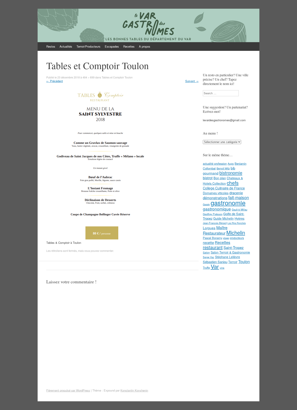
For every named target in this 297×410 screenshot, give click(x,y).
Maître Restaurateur (215, 230)
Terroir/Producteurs (88, 46)
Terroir (232, 262)
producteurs (237, 238)
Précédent (54, 81)
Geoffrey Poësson (212, 214)
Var (215, 266)
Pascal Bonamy (212, 238)
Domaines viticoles (216, 193)
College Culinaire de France (224, 188)
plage (226, 238)
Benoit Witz (223, 168)
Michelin (235, 232)
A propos (144, 46)
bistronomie (230, 172)
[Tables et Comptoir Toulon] (99, 238)
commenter (106, 250)
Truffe (206, 268)
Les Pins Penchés (236, 223)
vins (222, 267)
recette (208, 242)
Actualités (66, 46)
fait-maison (238, 197)
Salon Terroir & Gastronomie (230, 252)
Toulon (244, 261)
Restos (50, 46)
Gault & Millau (239, 209)
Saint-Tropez (234, 247)
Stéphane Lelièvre (227, 257)
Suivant (192, 81)
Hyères (239, 218)
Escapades (112, 46)
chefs (233, 182)
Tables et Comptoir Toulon (117, 77)
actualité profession (215, 163)
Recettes (129, 46)
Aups (231, 163)
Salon (206, 252)
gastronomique (217, 209)
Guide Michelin (223, 218)
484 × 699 (89, 77)
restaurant (213, 247)
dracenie (236, 192)
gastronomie (228, 202)
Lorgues (209, 227)
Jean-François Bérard (215, 223)
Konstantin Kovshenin (134, 390)
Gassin (206, 204)
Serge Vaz (208, 257)
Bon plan (220, 178)
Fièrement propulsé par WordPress (68, 390)
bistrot (208, 177)
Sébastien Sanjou (215, 261)
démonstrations (215, 197)
